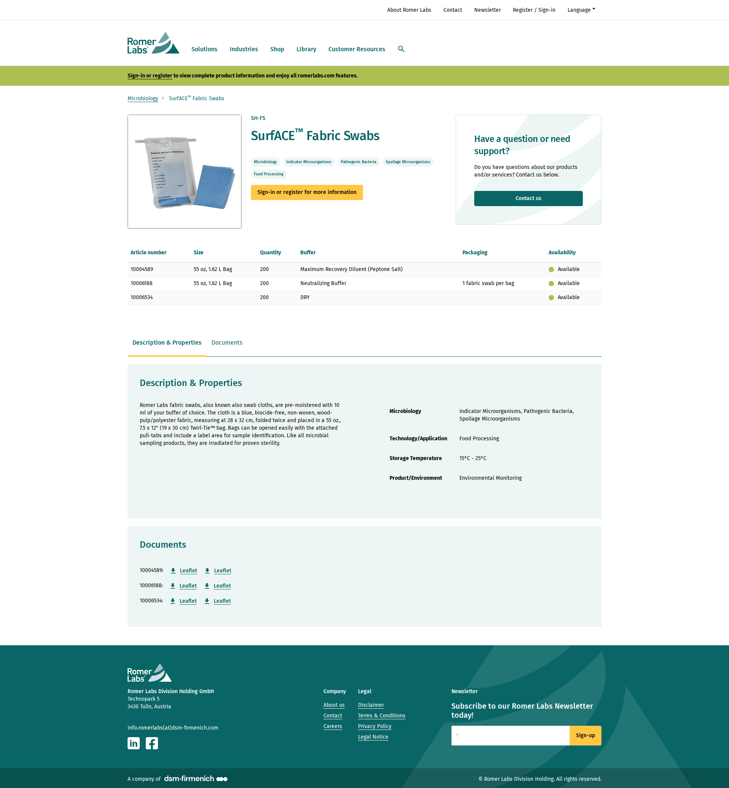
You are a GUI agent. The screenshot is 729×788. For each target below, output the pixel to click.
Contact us (528, 198)
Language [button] (579, 10)
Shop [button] (277, 49)
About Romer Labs (409, 10)
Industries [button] (244, 49)
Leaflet (188, 570)
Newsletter (487, 10)
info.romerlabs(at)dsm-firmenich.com (173, 728)
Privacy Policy (374, 726)
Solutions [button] (204, 49)
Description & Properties (167, 342)
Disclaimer (371, 705)
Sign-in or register (150, 75)
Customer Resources (356, 49)
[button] (401, 49)
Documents (226, 342)
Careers (332, 726)
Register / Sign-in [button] (534, 10)
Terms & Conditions (382, 715)
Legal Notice (373, 737)
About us (334, 705)
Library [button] (306, 49)
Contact (452, 10)
